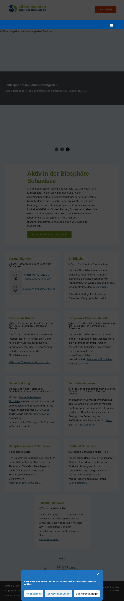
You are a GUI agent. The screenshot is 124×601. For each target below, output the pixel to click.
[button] (98, 573)
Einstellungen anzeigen (86, 593)
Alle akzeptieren (34, 593)
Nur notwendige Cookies (58, 593)
